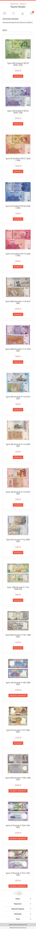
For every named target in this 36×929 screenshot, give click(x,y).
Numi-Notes (18, 6)
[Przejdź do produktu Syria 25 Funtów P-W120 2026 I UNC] (18, 192)
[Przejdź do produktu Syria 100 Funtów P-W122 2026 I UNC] (18, 97)
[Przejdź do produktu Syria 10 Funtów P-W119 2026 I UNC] (18, 239)
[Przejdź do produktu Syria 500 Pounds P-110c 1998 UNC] (18, 621)
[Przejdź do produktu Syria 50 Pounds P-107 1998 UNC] (18, 716)
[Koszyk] (31, 13)
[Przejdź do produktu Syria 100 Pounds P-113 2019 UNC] (18, 478)
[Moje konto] (22, 13)
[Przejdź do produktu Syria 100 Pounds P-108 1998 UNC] (18, 668)
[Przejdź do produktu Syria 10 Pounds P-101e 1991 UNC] (18, 859)
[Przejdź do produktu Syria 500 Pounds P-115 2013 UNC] (18, 382)
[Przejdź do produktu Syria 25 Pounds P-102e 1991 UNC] (18, 811)
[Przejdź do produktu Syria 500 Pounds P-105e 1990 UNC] (18, 764)
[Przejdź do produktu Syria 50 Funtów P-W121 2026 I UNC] (18, 144)
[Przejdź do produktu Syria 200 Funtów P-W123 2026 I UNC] (18, 49)
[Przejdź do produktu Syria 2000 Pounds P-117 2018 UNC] (18, 335)
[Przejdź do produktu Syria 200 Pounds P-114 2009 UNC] (18, 430)
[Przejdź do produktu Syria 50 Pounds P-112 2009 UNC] (18, 525)
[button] (4, 13)
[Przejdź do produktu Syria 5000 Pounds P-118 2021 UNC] (18, 287)
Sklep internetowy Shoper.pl (18, 927)
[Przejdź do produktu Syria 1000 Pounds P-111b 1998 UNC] (18, 573)
